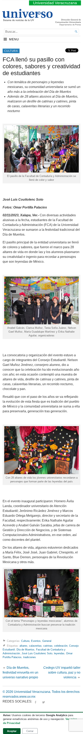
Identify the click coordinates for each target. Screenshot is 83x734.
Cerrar (29, 731)
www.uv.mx (27, 696)
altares (23, 645)
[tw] (43, 701)
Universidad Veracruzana (55, 3)
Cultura (11, 50)
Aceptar (12, 731)
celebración (60, 645)
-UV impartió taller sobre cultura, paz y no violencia (61, 672)
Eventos (36, 640)
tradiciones (29, 657)
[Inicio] (27, 19)
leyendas (59, 653)
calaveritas (35, 645)
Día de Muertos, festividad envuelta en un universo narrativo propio (20, 672)
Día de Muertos (25, 649)
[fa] (35, 701)
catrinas (48, 645)
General (46, 640)
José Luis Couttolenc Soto (37, 653)
